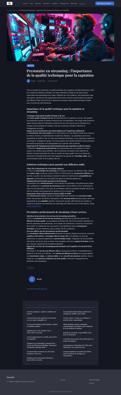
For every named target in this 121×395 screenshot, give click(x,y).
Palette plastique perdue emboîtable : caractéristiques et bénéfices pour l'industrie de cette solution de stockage (78, 326)
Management (64, 3)
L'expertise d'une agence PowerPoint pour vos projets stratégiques (78, 340)
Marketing (74, 3)
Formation (46, 3)
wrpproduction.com (34, 206)
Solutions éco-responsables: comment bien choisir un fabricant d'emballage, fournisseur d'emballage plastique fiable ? (42, 345)
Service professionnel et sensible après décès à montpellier (42, 338)
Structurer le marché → (104, 3)
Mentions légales (94, 380)
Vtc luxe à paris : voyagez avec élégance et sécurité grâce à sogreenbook (77, 319)
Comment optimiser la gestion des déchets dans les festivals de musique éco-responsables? (77, 354)
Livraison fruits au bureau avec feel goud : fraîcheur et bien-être (41, 352)
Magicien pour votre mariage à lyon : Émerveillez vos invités (39, 332)
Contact (91, 383)
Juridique (55, 3)
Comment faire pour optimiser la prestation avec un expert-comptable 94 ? (41, 319)
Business (38, 3)
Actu (31, 3)
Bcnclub (10, 377)
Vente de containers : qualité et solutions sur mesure (41, 313)
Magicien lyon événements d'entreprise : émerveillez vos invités (40, 359)
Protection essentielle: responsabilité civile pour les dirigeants (77, 334)
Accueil (25, 3)
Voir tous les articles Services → (38, 289)
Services (82, 3)
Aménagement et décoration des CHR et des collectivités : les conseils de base (77, 346)
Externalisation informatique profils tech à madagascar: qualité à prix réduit (77, 313)
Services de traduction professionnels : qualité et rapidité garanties (42, 325)
